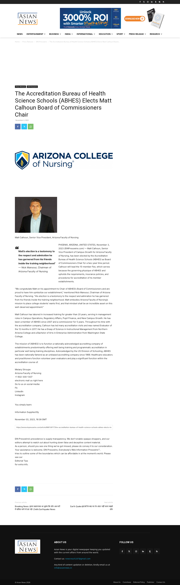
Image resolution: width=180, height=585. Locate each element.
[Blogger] (159, 2)
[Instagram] (147, 2)
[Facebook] (140, 2)
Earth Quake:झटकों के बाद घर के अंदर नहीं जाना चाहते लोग (91, 508)
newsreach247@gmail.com (77, 558)
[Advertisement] (90, 64)
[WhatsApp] (30, 126)
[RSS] (163, 2)
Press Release (27, 41)
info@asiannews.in (63, 567)
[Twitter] (144, 2)
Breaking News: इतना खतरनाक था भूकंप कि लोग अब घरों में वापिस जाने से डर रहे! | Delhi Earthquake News (37, 508)
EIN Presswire (41, 41)
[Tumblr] (155, 2)
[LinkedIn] (151, 2)
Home (17, 41)
